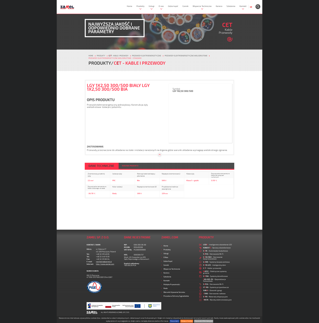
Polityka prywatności (171, 284)
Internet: (90, 264)
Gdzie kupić (173, 6)
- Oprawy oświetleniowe (217, 248)
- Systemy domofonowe (215, 276)
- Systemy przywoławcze (216, 287)
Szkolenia (231, 6)
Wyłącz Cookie (186, 321)
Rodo (165, 288)
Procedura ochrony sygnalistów (176, 296)
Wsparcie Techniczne (202, 6)
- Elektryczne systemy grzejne (215, 272)
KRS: (126, 255)
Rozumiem (174, 321)
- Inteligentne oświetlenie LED (217, 245)
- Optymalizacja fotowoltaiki (214, 280)
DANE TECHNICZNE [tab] (101, 166)
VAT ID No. (128, 250)
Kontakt (242, 6)
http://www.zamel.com (105, 264)
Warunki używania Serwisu (174, 292)
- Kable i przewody (118, 56)
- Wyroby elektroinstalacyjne (217, 300)
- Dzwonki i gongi (212, 290)
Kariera (219, 6)
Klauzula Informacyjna (203, 321)
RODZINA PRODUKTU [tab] (130, 166)
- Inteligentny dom (214, 265)
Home (129, 6)
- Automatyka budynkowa (215, 251)
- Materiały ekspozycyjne (215, 297)
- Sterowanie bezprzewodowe (212, 258)
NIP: (125, 245)
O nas (161, 6)
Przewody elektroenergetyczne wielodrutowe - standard (114, 58)
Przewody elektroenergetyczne (146, 56)
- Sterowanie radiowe (214, 294)
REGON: (127, 247)
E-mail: (89, 262)
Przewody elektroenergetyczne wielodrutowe (186, 56)
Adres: (89, 249)
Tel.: (88, 254)
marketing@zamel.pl (104, 262)
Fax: (88, 259)
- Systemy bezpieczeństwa (216, 262)
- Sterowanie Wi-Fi (213, 254)
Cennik (185, 6)
